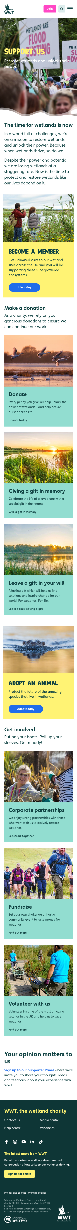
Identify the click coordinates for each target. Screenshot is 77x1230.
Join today (24, 287)
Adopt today (25, 709)
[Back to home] (64, 1204)
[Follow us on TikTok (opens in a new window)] (41, 1142)
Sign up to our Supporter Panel (29, 1070)
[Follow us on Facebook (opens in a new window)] (6, 1142)
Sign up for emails (19, 1174)
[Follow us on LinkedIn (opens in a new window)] (32, 1142)
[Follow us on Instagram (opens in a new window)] (15, 1142)
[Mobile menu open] (70, 10)
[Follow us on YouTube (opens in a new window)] (23, 1142)
